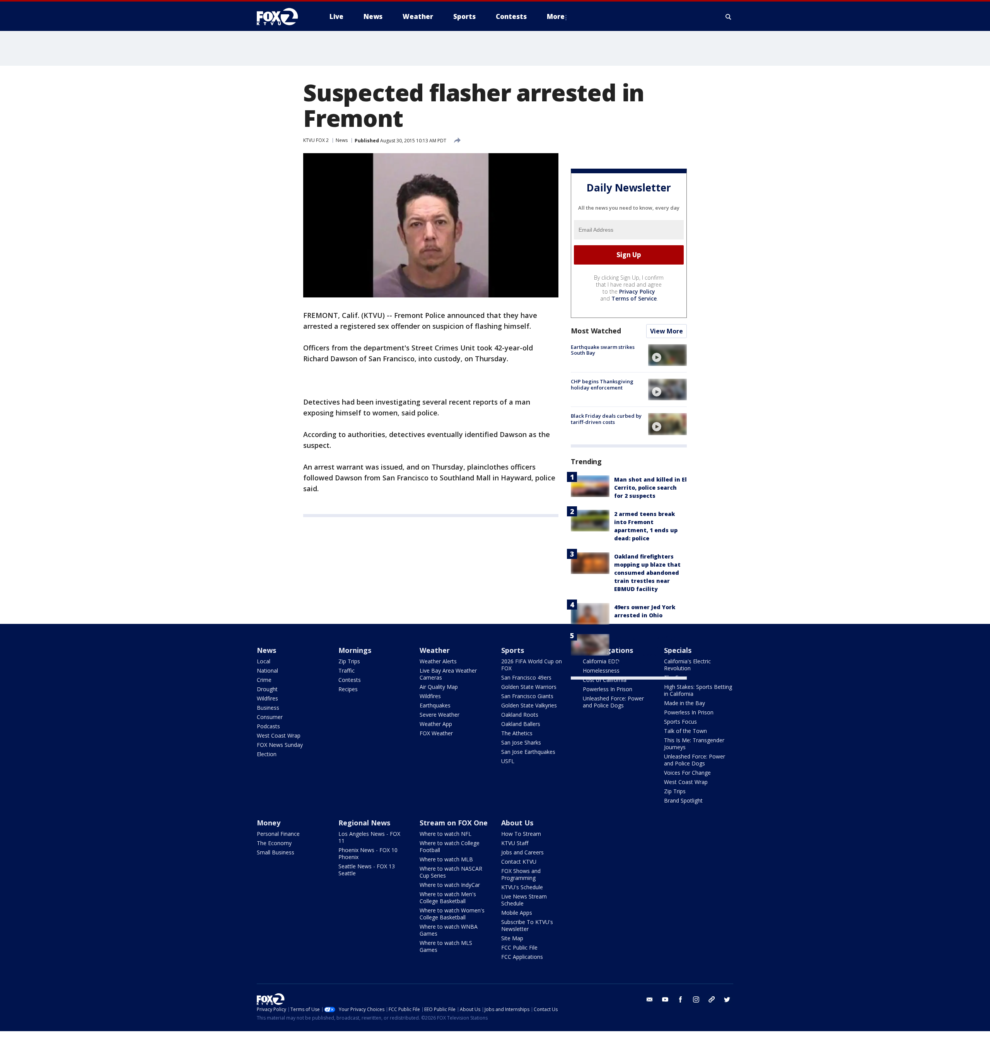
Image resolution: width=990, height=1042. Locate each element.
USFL (507, 761)
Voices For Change (687, 772)
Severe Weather (439, 714)
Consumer (270, 717)
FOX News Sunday (280, 744)
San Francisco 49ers (526, 677)
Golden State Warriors (528, 686)
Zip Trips (349, 661)
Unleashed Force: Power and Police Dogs (613, 702)
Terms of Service (634, 298)
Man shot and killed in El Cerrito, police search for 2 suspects (650, 487)
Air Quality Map (439, 686)
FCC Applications (522, 956)
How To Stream (521, 833)
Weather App (436, 724)
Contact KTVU (518, 861)
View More (666, 331)
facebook (680, 999)
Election (267, 754)
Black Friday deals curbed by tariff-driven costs (606, 418)
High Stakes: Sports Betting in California (698, 690)
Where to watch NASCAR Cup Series (451, 872)
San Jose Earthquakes (528, 751)
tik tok (711, 999)
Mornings (354, 650)
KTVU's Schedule (522, 887)
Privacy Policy (637, 291)
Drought (267, 689)
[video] (667, 355)
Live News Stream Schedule (524, 900)
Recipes (348, 689)
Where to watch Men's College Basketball (448, 897)
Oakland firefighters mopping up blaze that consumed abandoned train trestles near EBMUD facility (647, 573)
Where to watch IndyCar (450, 884)
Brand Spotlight (683, 800)
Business (268, 707)
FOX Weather (436, 733)
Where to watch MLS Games (446, 946)
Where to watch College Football (450, 846)
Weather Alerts (438, 661)
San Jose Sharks (521, 742)
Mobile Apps (516, 912)
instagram (696, 999)
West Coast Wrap (278, 735)
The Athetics (517, 733)
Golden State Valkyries (529, 705)
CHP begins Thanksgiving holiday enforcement (602, 384)
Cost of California (604, 679)
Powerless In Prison (607, 689)
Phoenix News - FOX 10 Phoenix (368, 853)
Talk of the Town (685, 731)
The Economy (274, 843)
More (556, 16)
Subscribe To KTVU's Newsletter (527, 925)
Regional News (364, 822)
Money (268, 822)
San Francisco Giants (527, 696)
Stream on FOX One (454, 822)
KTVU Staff (514, 843)
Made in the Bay (684, 703)
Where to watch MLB (446, 859)
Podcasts (268, 726)
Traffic (346, 670)
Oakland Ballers (520, 724)
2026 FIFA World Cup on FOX (531, 665)
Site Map (512, 938)
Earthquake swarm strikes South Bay (603, 350)
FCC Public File (519, 947)
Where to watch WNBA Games (449, 930)
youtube (665, 999)
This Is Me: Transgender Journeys (694, 743)
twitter (727, 999)
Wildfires (267, 698)
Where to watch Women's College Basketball (452, 914)
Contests (349, 679)
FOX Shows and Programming (521, 874)
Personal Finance (278, 833)
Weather (435, 650)
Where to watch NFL (445, 833)
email (650, 999)
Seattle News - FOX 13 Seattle (366, 870)
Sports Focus (680, 721)
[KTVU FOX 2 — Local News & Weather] (282, 16)
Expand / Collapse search (728, 16)
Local (263, 661)
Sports (512, 650)
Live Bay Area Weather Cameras (448, 674)
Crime (264, 679)
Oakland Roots (519, 714)
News (342, 140)
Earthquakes (435, 705)
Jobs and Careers (522, 852)
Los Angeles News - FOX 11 (369, 837)
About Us (517, 822)
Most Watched (596, 330)
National (267, 670)
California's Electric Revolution (687, 665)
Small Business (275, 852)
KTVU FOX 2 (316, 140)
